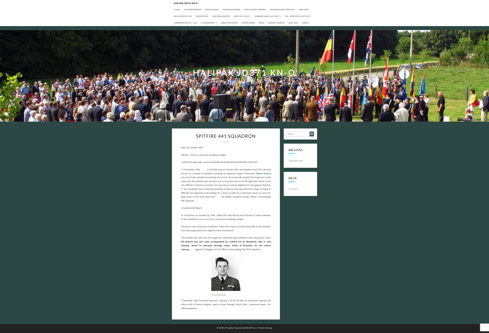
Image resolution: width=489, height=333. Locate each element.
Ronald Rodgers (212, 9)
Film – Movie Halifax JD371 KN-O (297, 16)
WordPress (250, 328)
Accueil (177, 9)
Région (261, 23)
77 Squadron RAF (208, 23)
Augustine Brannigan (192, 9)
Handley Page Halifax (229, 23)
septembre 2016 (296, 160)
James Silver (303, 9)
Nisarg (269, 328)
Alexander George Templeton (282, 9)
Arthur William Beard (231, 9)
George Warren (248, 23)
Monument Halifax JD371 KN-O (267, 16)
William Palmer (202, 16)
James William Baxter (221, 16)
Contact (305, 23)
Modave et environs (276, 23)
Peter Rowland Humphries (255, 9)
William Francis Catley (183, 16)
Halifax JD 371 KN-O (241, 16)
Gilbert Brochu (263, 173)
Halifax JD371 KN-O (186, 3)
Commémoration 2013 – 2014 (185, 23)
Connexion (293, 189)
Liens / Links (293, 23)
